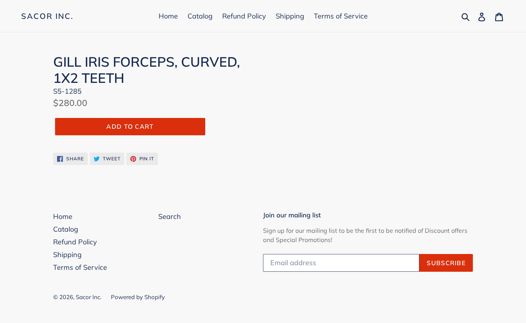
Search (169, 216)
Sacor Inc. (47, 16)
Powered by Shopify (138, 297)
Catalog (200, 16)
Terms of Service (341, 16)
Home (168, 16)
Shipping (290, 16)
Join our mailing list (292, 215)
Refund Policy (244, 16)
